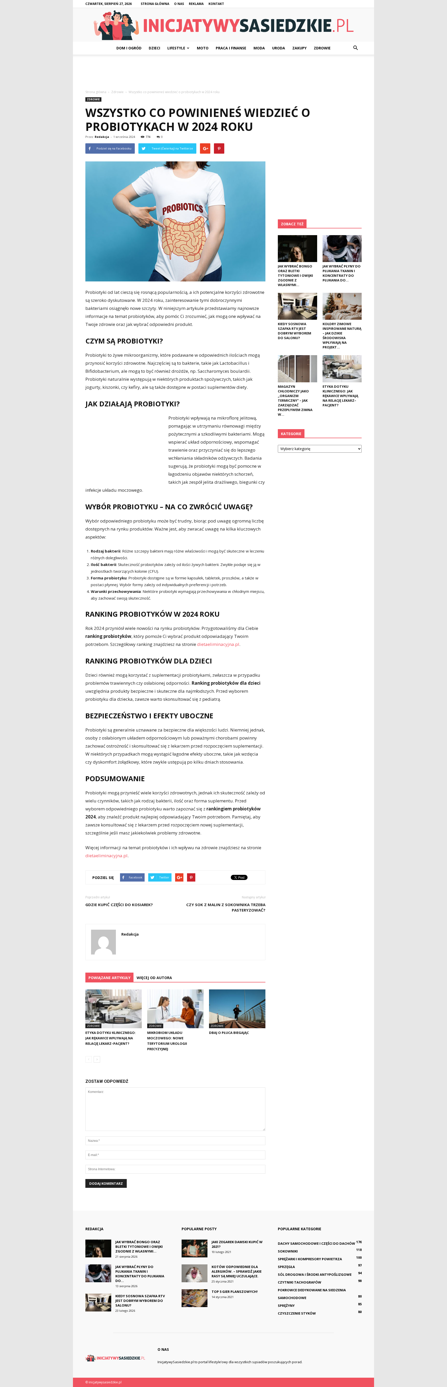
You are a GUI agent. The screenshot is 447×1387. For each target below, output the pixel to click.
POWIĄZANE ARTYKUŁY (109, 977)
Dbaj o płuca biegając (229, 1032)
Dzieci (154, 48)
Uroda (278, 48)
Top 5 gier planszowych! (235, 1291)
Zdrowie (322, 48)
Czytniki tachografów (299, 1282)
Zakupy (299, 48)
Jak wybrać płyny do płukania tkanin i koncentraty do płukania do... (342, 273)
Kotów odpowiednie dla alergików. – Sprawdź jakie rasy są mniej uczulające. (237, 1271)
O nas (179, 4)
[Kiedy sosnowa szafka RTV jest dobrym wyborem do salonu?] (297, 306)
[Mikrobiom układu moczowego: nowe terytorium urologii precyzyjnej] (175, 1008)
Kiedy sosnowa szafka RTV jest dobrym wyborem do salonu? (294, 331)
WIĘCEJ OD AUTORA (154, 977)
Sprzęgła (286, 1266)
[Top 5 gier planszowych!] (194, 1298)
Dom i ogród (128, 48)
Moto (202, 48)
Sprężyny (286, 1305)
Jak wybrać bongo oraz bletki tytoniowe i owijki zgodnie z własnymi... (295, 275)
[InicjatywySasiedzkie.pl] (223, 25)
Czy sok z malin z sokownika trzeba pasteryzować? (225, 907)
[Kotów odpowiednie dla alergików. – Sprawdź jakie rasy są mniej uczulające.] (194, 1273)
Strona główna (155, 4)
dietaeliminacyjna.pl (218, 644)
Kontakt (216, 4)
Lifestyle (176, 48)
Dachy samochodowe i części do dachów (316, 1243)
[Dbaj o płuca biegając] (237, 1008)
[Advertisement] (223, 72)
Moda (259, 48)
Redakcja (102, 137)
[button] (355, 48)
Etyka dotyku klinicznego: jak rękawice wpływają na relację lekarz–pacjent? (110, 1038)
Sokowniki (288, 1251)
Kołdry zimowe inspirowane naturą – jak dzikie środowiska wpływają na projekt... (342, 335)
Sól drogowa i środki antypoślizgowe (315, 1274)
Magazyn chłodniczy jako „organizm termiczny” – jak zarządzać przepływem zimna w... (295, 400)
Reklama (196, 4)
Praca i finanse (231, 48)
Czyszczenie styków (297, 1313)
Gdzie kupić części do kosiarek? (119, 904)
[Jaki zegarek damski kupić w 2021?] (194, 1248)
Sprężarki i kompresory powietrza (310, 1259)
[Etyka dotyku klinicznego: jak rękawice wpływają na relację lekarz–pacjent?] (113, 1008)
